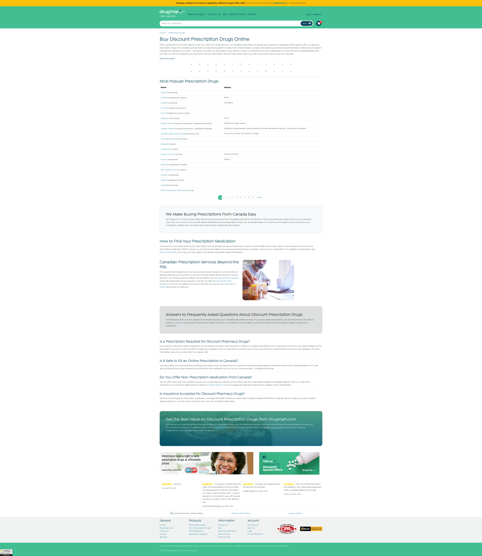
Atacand (164, 164)
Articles (252, 14)
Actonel (164, 108)
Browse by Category (198, 534)
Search (305, 23)
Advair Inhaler (167, 128)
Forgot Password (255, 534)
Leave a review (295, 513)
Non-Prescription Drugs (199, 528)
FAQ (225, 14)
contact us (179, 323)
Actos (163, 113)
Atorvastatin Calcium (170, 170)
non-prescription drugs (216, 385)
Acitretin (164, 103)
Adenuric (165, 118)
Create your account (272, 427)
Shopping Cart (166, 528)
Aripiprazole (166, 149)
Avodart (164, 175)
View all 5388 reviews (241, 513)
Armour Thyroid (168, 154)
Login (250, 531)
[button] (6, 552)
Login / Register (313, 14)
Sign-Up (251, 528)
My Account (253, 525)
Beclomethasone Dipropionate (175, 190)
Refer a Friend (237, 14)
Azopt (163, 185)
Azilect (164, 180)
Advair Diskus (167, 123)
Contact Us (214, 14)
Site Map (163, 537)
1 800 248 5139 (167, 16)
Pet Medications (196, 531)
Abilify (163, 92)
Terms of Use (224, 534)
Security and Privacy (227, 531)
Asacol (164, 159)
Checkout (164, 531)
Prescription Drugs (176, 33)
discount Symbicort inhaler (226, 278)
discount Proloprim (168, 252)
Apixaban (165, 144)
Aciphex (164, 98)
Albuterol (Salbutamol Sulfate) (174, 134)
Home (162, 33)
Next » (260, 197)
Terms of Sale (224, 537)
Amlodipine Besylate (170, 139)
